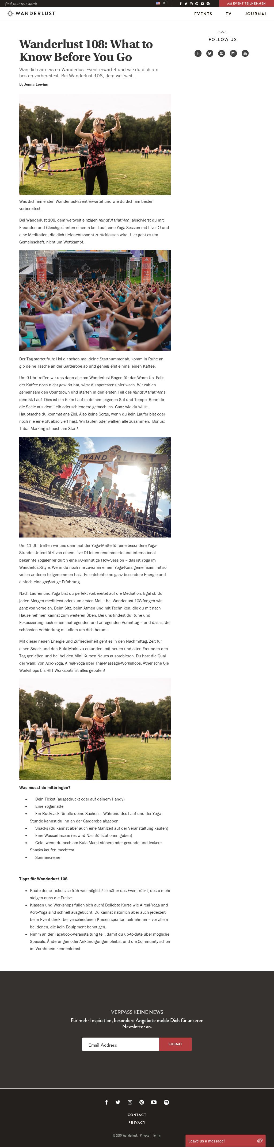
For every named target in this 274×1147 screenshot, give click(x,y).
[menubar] (167, 3)
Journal (256, 14)
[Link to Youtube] (154, 1102)
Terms (157, 1135)
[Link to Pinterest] (141, 1102)
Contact (137, 1115)
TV (229, 14)
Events (203, 14)
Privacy (137, 1122)
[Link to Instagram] (130, 1102)
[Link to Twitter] (117, 1102)
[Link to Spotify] (166, 1102)
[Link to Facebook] (106, 1102)
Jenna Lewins (36, 84)
